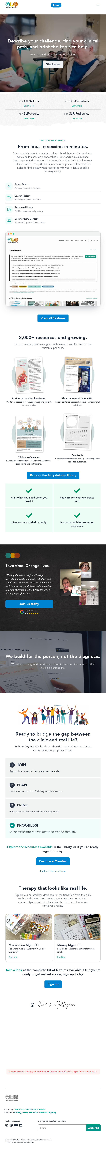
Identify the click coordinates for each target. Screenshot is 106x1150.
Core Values (30, 1109)
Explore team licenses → (53, 871)
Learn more (29, 105)
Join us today (29, 604)
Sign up (56, 5)
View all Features (53, 318)
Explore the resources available (30, 847)
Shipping (52, 1112)
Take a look (14, 970)
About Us (19, 1109)
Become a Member (53, 861)
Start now (53, 64)
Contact (41, 1109)
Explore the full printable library (53, 475)
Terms (25, 1112)
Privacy (17, 1112)
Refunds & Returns (38, 1112)
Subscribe (93, 1128)
